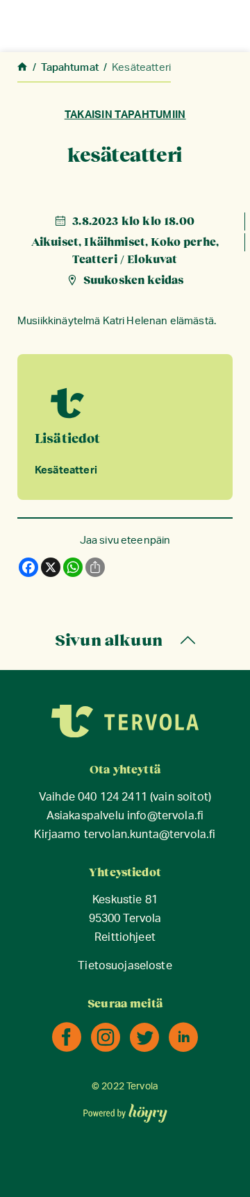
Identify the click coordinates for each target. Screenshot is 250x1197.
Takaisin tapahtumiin (125, 115)
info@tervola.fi (165, 816)
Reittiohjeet (125, 937)
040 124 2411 (112, 797)
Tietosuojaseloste (125, 966)
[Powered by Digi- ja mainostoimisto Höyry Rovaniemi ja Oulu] (125, 1109)
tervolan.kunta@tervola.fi (150, 835)
